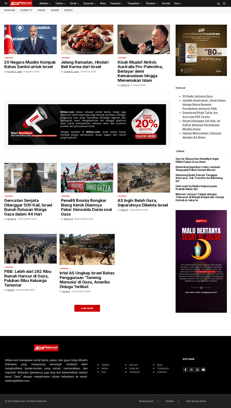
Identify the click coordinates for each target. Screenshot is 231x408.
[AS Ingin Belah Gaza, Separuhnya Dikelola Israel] (143, 177)
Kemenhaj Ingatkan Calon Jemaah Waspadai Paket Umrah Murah (198, 169)
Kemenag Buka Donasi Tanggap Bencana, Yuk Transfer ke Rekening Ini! (199, 178)
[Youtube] (203, 369)
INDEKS (68, 10)
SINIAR (41, 10)
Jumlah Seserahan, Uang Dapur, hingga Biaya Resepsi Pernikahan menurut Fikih (204, 104)
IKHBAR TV (26, 10)
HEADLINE (9, 10)
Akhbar (9, 58)
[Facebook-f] (185, 369)
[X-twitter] (191, 369)
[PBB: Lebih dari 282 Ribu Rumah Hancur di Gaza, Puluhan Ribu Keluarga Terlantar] (30, 248)
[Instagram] (197, 369)
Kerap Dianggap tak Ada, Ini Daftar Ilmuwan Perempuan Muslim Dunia (201, 125)
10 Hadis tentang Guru (197, 96)
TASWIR (54, 10)
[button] (6, 3)
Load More (87, 308)
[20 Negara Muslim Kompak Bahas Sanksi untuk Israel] (30, 39)
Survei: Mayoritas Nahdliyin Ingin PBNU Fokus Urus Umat (197, 160)
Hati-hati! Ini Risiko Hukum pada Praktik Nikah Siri (196, 188)
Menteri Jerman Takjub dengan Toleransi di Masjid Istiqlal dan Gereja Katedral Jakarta (200, 197)
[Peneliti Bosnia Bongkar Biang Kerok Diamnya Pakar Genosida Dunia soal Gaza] (87, 177)
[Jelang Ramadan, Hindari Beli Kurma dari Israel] (87, 39)
